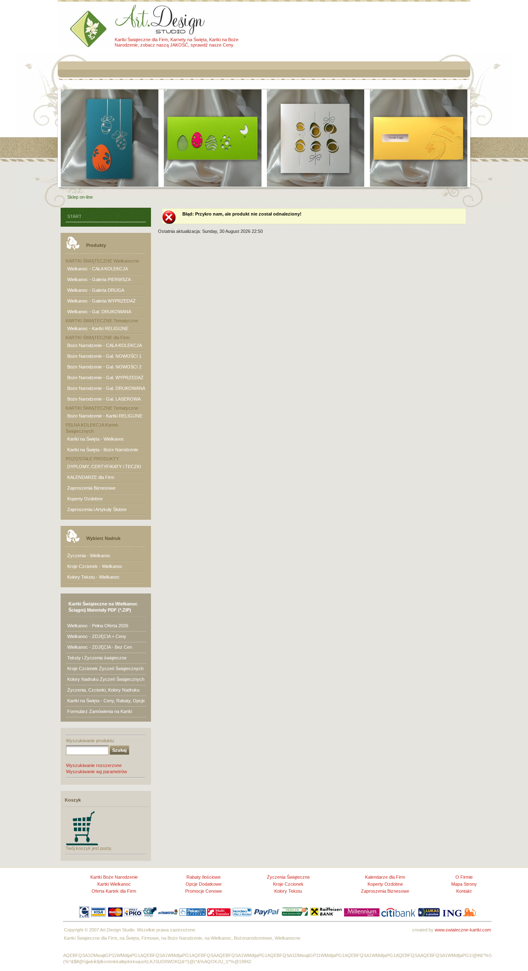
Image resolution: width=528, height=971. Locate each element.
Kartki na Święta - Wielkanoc (95, 438)
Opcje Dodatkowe (204, 884)
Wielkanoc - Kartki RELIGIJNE (97, 328)
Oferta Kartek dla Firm (114, 891)
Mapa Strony (464, 884)
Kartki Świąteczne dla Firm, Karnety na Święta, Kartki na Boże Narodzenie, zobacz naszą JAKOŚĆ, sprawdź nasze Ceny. (176, 42)
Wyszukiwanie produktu (90, 740)
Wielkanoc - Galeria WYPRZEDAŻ (101, 300)
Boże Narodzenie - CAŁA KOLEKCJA (104, 345)
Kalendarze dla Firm (385, 877)
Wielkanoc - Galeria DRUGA (95, 290)
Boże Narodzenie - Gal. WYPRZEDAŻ (105, 377)
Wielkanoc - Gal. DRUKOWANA (99, 311)
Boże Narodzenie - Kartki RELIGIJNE (104, 415)
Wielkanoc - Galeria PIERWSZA (99, 279)
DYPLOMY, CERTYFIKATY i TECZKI (104, 466)
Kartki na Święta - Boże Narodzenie (102, 449)
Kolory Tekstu (288, 891)
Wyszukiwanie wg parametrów (96, 771)
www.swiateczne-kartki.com (463, 929)
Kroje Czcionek (288, 884)
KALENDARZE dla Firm (90, 477)
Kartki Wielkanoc (114, 884)
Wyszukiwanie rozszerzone (94, 765)
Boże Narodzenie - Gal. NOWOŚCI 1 (104, 356)
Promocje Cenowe (203, 891)
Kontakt (463, 891)
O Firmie (464, 877)
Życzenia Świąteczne (288, 877)
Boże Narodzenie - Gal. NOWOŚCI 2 (104, 366)
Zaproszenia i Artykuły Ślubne (97, 509)
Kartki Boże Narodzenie (114, 877)
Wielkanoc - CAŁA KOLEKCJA (97, 268)
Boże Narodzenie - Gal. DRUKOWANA (106, 388)
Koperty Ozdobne (85, 498)
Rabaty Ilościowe (203, 877)
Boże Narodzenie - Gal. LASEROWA (104, 398)
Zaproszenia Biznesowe (91, 487)
